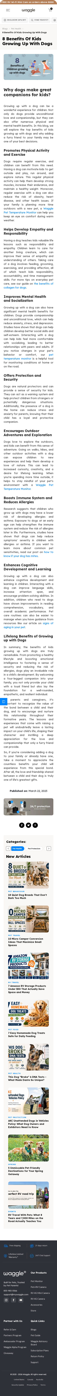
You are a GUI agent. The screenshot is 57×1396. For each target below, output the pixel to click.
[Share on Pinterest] (35, 825)
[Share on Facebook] (21, 825)
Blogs (5, 28)
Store (33, 1310)
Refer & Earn (10, 1329)
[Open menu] (8, 10)
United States (19, 1379)
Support (34, 1362)
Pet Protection (34, 848)
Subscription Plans (40, 1350)
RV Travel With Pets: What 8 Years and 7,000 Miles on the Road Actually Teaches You (25, 1218)
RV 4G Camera (38, 1298)
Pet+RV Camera (38, 1287)
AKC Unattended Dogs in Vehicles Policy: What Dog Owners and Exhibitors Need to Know (28, 1123)
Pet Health (16, 28)
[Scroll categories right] (49, 848)
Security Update (18, 1385)
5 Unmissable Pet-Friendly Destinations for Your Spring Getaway (25, 1171)
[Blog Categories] (3, 701)
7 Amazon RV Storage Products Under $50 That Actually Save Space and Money (27, 989)
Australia (39, 1379)
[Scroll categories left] (8, 848)
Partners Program (12, 1335)
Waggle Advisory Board (39, 1343)
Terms (43, 1385)
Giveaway (8, 1353)
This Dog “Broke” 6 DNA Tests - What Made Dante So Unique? (27, 1078)
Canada (30, 1379)
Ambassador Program (14, 1341)
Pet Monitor (37, 1281)
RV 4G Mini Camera (40, 1293)
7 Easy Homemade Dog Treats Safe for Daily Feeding (26, 1034)
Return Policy (37, 1356)
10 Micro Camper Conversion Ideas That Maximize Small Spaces (25, 941)
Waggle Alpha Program (15, 1347)
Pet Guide (35, 1335)
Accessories (36, 1304)
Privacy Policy (32, 1385)
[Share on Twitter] (28, 825)
